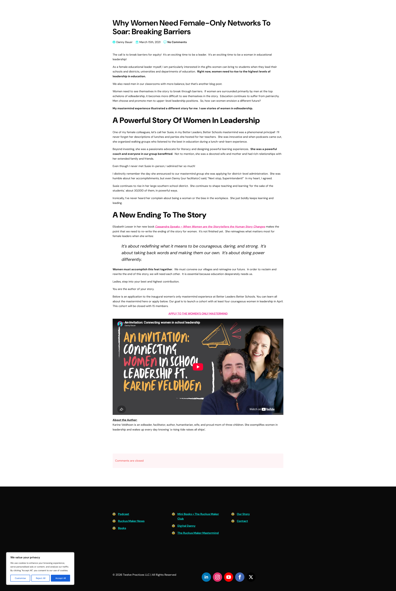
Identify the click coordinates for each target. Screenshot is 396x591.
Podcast (123, 514)
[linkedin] (206, 577)
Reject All (40, 578)
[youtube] (228, 577)
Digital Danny (186, 526)
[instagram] (217, 577)
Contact (242, 521)
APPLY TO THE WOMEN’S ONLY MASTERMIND (198, 313)
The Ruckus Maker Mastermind (198, 533)
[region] (40, 568)
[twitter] (251, 577)
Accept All (60, 578)
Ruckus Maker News (131, 521)
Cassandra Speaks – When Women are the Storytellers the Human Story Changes (210, 226)
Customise (20, 578)
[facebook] (239, 577)
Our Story (243, 514)
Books (122, 528)
